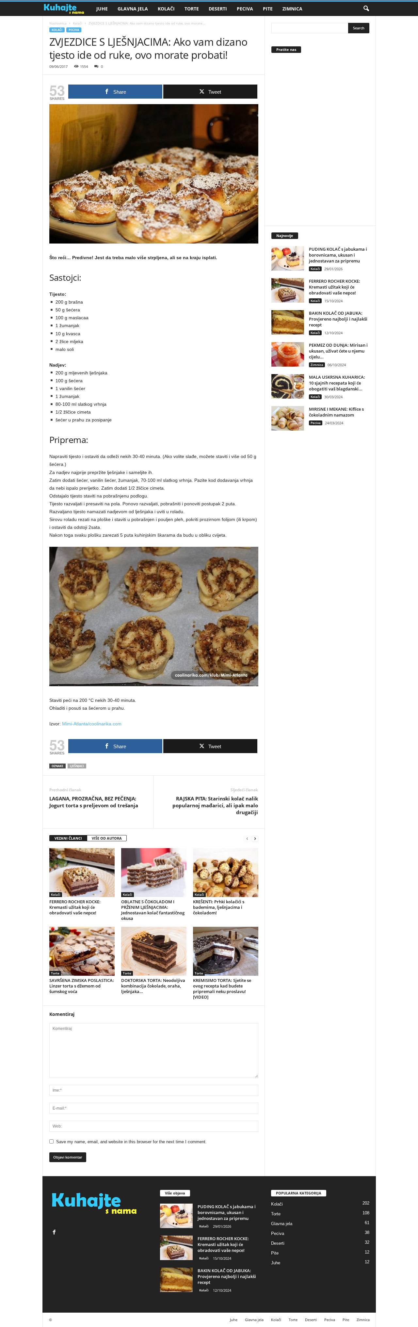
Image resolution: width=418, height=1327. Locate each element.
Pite (268, 9)
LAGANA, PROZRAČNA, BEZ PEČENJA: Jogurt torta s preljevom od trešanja (93, 802)
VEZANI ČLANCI (68, 838)
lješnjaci (77, 766)
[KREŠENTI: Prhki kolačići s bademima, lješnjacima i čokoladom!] (225, 872)
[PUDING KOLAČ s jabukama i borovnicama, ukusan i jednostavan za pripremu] (287, 258)
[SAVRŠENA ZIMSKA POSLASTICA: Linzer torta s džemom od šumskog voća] (82, 951)
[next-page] (255, 838)
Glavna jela (133, 9)
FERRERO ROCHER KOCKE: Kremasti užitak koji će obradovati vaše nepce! (75, 907)
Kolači (166, 9)
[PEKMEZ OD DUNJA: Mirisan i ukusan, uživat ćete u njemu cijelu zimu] (287, 354)
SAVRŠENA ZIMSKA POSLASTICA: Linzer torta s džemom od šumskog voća (81, 985)
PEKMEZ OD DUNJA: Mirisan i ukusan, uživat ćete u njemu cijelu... (338, 351)
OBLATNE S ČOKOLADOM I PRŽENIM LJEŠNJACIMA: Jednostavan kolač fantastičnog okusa (153, 910)
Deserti (218, 9)
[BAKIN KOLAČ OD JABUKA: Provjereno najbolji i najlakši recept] (287, 322)
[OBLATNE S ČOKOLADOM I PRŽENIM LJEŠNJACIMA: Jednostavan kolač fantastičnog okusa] (153, 872)
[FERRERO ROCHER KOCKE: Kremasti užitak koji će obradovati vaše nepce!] (82, 872)
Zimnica (292, 9)
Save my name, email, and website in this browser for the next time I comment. (131, 1141)
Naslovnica (58, 23)
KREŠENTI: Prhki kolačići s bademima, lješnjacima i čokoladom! (218, 907)
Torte (192, 9)
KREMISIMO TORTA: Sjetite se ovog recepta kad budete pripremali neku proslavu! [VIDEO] (222, 988)
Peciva (245, 9)
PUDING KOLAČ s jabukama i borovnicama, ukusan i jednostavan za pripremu (338, 255)
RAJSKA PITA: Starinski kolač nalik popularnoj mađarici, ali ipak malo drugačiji (215, 805)
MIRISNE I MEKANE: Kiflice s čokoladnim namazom (336, 412)
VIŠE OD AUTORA (107, 838)
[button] (366, 9)
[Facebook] (55, 1232)
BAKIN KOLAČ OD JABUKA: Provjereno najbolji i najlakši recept (338, 319)
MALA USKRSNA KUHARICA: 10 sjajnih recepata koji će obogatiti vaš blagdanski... (337, 383)
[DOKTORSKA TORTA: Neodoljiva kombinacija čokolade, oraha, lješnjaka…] (153, 951)
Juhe (102, 9)
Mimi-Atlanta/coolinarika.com (91, 723)
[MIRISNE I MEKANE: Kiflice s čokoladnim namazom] (287, 418)
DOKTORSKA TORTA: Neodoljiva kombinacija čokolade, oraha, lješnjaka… (153, 985)
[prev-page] (247, 838)
